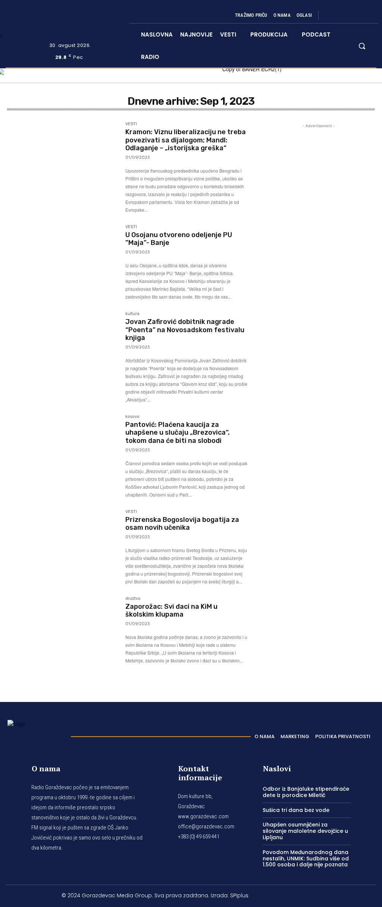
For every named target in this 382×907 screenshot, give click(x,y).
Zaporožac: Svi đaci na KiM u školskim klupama (171, 610)
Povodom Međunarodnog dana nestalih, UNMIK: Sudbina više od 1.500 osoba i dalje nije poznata (306, 858)
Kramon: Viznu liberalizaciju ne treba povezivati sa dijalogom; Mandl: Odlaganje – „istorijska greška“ (185, 140)
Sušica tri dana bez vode (296, 810)
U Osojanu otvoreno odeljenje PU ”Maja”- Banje (178, 239)
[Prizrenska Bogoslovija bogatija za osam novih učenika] (62, 546)
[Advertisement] (319, 405)
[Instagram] (339, 15)
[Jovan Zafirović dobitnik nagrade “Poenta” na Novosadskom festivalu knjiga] (62, 348)
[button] (362, 46)
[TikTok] (348, 15)
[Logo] (35, 734)
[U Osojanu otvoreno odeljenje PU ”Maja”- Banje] (62, 261)
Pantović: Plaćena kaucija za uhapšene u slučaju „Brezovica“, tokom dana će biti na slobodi (177, 433)
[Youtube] (366, 15)
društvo (133, 598)
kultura (132, 314)
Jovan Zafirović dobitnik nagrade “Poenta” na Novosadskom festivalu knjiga (184, 330)
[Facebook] (330, 15)
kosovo (132, 417)
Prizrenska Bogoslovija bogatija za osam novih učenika (182, 524)
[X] (357, 15)
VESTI (131, 124)
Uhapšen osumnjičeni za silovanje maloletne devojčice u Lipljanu (305, 831)
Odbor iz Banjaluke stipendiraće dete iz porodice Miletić (306, 792)
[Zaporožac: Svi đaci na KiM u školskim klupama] (62, 633)
